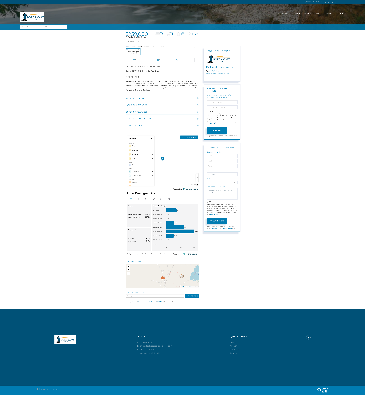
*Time (208, 179)
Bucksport (152, 302)
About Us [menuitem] (234, 346)
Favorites (320, 2)
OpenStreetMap (189, 286)
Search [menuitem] (233, 342)
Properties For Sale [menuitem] (288, 14)
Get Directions (192, 296)
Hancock (144, 302)
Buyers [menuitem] (317, 14)
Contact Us (209, 76)
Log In (328, 2)
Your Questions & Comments (216, 187)
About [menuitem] (306, 14)
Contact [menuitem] (341, 14)
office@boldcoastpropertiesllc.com (156, 346)
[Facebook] (308, 337)
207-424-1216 (310, 2)
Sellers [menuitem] (329, 14)
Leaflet (182, 286)
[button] (65, 27)
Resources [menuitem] (235, 349)
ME (139, 302)
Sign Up (333, 2)
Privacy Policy (213, 124)
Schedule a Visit (230, 147)
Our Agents (217, 76)
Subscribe (216, 130)
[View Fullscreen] (128, 273)
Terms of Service (227, 228)
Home (128, 302)
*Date (208, 170)
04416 (159, 302)
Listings (134, 302)
